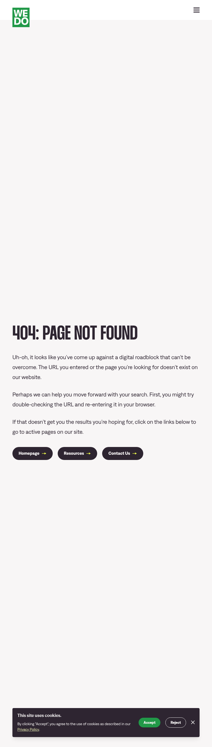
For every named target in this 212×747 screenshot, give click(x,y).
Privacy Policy (28, 729)
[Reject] (193, 722)
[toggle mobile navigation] (197, 10)
